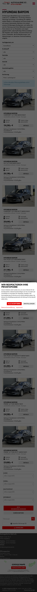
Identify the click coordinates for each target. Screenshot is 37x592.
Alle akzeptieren (14, 303)
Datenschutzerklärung (8, 307)
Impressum (19, 307)
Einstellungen (29, 303)
